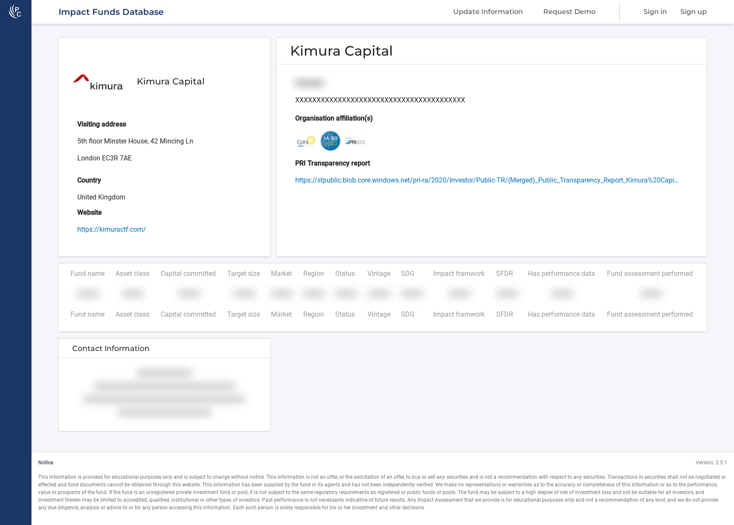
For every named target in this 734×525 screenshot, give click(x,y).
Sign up (693, 12)
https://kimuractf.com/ (111, 229)
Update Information (488, 12)
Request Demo (569, 12)
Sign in (655, 12)
